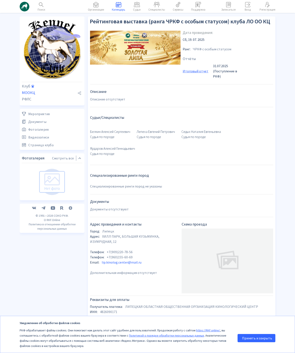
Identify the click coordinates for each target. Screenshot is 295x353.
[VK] (34, 208)
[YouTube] (53, 208)
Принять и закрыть (257, 338)
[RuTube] (61, 208)
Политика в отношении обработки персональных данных (52, 226)
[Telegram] (43, 208)
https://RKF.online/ (208, 330)
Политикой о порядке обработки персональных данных (166, 335)
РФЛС (26, 99)
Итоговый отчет (195, 71)
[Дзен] (70, 208)
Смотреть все (63, 158)
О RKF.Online (52, 220)
